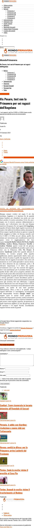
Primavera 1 (11, 11)
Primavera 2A (11, 13)
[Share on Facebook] (19, 142)
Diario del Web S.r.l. (6, 527)
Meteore (6, 25)
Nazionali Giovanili (9, 27)
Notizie (6, 9)
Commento (4, 354)
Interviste (7, 7)
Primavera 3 (11, 16)
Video (5, 33)
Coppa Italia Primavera (11, 29)
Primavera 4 (11, 18)
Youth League (8, 24)
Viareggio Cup (8, 22)
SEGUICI (2, 324)
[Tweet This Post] (19, 144)
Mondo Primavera (26, 328)
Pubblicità (6, 513)
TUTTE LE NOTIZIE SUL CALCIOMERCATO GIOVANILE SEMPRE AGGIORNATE (17, 210)
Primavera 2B (11, 14)
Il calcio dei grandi (9, 31)
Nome (2, 369)
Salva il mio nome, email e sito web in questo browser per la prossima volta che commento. (15, 379)
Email (2, 372)
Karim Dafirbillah (5, 139)
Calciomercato (8, 20)
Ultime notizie (8, 5)
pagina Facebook (15, 330)
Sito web (3, 375)
